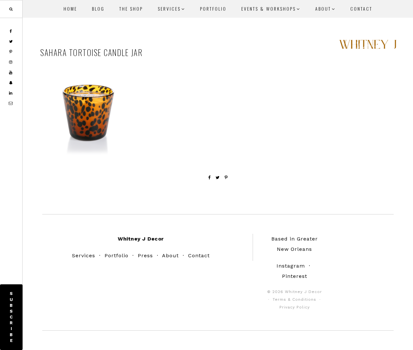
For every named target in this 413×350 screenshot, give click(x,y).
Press (145, 255)
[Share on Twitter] (218, 177)
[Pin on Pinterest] (226, 177)
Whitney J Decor (368, 47)
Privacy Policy (294, 307)
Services (83, 255)
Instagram (291, 266)
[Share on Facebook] (209, 177)
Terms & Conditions (294, 299)
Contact (199, 255)
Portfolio (116, 255)
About (170, 255)
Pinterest (294, 276)
